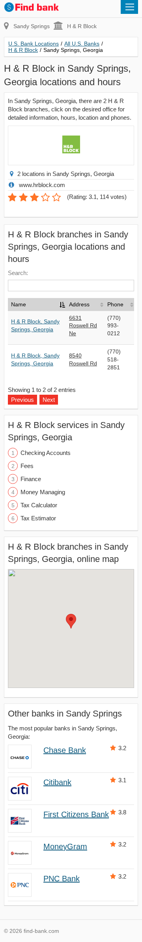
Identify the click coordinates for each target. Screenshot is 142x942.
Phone (115, 304)
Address (79, 304)
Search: (18, 272)
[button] (71, 621)
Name (18, 304)
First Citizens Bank (76, 814)
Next (49, 399)
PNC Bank (61, 878)
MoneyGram (65, 846)
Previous (22, 399)
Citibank (57, 782)
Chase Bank (64, 750)
